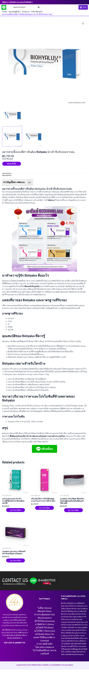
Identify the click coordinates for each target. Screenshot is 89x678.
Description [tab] (6, 175)
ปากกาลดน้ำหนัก (44, 643)
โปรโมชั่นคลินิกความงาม (44, 650)
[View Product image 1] (12, 137)
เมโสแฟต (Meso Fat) (44, 634)
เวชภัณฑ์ (44, 653)
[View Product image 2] (34, 137)
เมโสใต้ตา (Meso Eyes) (44, 630)
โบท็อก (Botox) (45, 608)
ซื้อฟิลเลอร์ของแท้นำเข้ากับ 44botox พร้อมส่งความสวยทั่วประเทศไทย (37, 436)
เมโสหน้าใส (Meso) (44, 627)
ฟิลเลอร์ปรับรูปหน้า (32, 286)
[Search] (38, 7)
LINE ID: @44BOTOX (16, 642)
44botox (51, 200)
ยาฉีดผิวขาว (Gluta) (44, 624)
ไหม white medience (44, 647)
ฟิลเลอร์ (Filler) (44, 611)
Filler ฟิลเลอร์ (7, 159)
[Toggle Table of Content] (28, 182)
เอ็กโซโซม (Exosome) (44, 621)
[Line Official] (4, 7)
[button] (83, 24)
